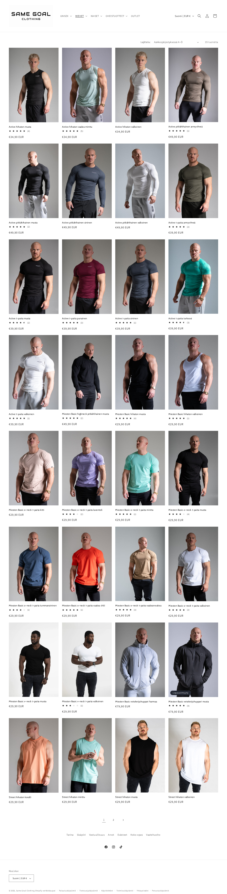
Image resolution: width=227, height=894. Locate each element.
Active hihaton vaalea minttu (77, 126)
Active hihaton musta (20, 126)
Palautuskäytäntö (67, 890)
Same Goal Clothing (25, 891)
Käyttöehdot (107, 890)
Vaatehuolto (153, 834)
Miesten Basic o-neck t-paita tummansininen (33, 605)
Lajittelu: (146, 42)
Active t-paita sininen (126, 318)
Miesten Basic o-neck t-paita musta (187, 509)
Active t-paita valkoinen (21, 414)
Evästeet (122, 834)
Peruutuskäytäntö (160, 890)
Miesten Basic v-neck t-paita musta (27, 701)
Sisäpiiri (81, 834)
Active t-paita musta (19, 318)
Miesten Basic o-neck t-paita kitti (26, 509)
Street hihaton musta (126, 797)
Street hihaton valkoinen (181, 797)
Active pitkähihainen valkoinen (131, 222)
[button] (65, 16)
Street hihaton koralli (20, 797)
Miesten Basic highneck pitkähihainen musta (85, 414)
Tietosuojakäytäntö (88, 890)
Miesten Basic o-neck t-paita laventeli (82, 509)
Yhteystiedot (142, 890)
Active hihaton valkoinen (128, 126)
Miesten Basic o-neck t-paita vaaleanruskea (138, 605)
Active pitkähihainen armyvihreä (185, 126)
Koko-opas (137, 834)
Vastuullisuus (97, 834)
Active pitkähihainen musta (23, 222)
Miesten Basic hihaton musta (130, 414)
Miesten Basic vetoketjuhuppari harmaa (136, 701)
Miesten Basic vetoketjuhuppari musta (188, 701)
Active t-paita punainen (74, 318)
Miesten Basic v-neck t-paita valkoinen (82, 701)
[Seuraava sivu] (123, 820)
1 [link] (104, 820)
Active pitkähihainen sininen (77, 222)
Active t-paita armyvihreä (181, 222)
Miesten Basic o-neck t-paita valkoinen (189, 605)
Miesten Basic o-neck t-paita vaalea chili (83, 605)
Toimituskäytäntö (125, 890)
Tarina (70, 834)
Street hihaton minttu (73, 797)
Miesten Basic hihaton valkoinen (185, 414)
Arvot (111, 834)
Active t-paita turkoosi (180, 318)
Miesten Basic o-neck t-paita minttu (134, 509)
